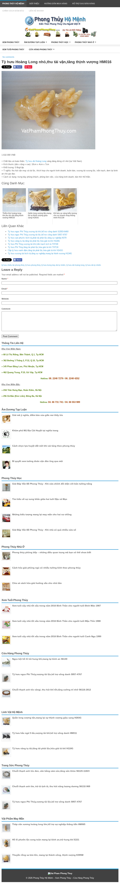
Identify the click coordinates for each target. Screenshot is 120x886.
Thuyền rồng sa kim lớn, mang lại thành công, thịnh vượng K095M (47, 855)
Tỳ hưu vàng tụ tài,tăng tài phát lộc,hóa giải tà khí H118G (34, 241)
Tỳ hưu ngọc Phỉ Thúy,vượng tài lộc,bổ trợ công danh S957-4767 (37, 234)
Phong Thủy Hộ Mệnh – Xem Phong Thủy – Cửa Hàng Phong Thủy (63, 878)
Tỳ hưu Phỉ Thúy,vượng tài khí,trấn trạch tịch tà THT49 (33, 244)
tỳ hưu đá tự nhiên (93, 265)
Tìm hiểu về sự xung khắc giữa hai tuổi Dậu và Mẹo (39, 499)
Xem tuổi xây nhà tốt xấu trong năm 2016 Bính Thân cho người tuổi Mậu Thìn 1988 (56, 621)
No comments (8, 57)
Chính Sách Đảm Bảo (13, 11)
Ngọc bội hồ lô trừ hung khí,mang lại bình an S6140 (39, 659)
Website (5, 299)
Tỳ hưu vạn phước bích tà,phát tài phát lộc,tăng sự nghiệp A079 (37, 238)
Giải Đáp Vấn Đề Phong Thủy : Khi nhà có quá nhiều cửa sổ (44, 530)
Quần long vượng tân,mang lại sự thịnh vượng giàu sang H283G (46, 717)
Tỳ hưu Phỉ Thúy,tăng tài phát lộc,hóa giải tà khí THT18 (33, 247)
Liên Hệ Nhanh (36, 11)
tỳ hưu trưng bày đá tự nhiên (53, 265)
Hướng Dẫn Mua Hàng (55, 4)
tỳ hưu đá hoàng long (75, 265)
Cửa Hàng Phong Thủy (41, 49)
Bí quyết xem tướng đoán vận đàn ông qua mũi (37, 461)
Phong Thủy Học (60, 42)
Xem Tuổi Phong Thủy (13, 49)
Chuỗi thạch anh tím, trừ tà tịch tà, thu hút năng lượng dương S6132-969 (51, 786)
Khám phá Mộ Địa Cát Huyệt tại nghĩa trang (35, 430)
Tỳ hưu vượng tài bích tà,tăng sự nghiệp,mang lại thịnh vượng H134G (40, 253)
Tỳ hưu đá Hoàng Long (35, 161)
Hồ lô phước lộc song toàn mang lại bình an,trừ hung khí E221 (45, 839)
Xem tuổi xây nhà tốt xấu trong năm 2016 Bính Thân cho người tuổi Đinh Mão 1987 (56, 605)
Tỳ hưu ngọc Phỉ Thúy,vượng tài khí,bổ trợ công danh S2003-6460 (38, 231)
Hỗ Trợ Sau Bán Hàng (83, 4)
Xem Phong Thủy (10, 42)
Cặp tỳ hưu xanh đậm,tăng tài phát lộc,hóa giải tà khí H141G (35, 250)
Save (30, 67)
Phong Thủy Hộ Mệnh (13, 4)
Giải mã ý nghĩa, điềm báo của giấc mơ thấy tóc (37, 415)
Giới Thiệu (34, 4)
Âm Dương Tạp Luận (35, 42)
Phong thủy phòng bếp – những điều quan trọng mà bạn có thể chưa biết (51, 552)
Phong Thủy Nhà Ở (85, 42)
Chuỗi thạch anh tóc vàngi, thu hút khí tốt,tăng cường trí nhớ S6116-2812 (51, 689)
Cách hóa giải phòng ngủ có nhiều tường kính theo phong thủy (46, 567)
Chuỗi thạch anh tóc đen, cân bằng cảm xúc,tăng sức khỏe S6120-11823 (51, 771)
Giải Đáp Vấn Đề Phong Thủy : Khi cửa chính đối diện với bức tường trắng (52, 483)
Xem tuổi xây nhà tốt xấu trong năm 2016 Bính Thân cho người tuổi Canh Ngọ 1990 (56, 636)
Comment (6, 309)
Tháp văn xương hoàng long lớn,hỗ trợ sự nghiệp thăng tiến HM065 (48, 824)
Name (5, 279)
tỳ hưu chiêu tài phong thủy (13, 265)
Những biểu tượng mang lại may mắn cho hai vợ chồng (42, 514)
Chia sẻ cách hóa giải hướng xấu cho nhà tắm (37, 583)
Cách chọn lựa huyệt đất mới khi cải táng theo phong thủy (43, 446)
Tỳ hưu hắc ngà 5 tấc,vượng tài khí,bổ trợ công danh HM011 (44, 733)
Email (5, 289)
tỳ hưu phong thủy (32, 265)
